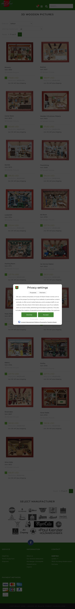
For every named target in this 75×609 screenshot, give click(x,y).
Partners (42, 292)
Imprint (42, 319)
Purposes (33, 292)
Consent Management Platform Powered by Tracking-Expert (39, 322)
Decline (29, 315)
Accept (46, 315)
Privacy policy (34, 319)
